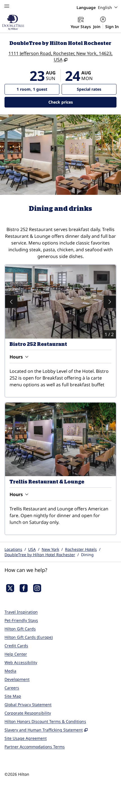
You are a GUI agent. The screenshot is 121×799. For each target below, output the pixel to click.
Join (96, 26)
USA (32, 549)
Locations (13, 549)
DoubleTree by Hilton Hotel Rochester (40, 554)
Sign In (112, 26)
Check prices (75, 102)
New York (50, 549)
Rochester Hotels (81, 549)
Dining (87, 554)
